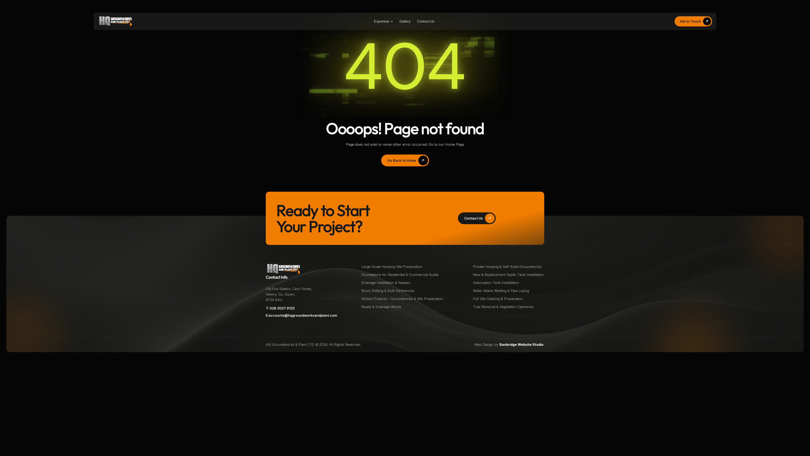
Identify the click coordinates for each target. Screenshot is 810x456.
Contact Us (425, 21)
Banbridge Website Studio (521, 344)
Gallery (405, 21)
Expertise (381, 21)
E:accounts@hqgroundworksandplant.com (301, 315)
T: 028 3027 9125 (280, 308)
